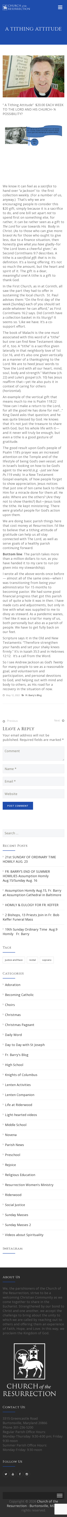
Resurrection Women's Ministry (29, 1185)
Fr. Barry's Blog (33, 695)
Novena (11, 1135)
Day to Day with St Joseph (25, 1045)
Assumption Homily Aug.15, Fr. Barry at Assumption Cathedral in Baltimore (32, 892)
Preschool (12, 1155)
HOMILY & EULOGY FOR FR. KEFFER (31, 905)
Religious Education (20, 1175)
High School (14, 1065)
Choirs (10, 1005)
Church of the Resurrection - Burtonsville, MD (32, 1503)
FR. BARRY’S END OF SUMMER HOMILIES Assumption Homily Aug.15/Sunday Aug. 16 (26, 876)
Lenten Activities (18, 1085)
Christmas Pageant (19, 1025)
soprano (46, 959)
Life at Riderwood (18, 1105)
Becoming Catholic (19, 995)
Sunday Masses (16, 1215)
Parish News (14, 1145)
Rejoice (10, 1165)
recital (32, 959)
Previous (12, 721)
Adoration (12, 985)
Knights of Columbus (21, 1075)
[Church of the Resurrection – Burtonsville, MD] (16, 7)
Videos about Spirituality (24, 1235)
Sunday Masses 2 (18, 1225)
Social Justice (15, 1205)
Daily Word (13, 1035)
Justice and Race (14, 959)
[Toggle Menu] (60, 1495)
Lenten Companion (19, 1095)
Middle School (15, 1125)
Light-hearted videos (21, 1115)
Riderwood (13, 1195)
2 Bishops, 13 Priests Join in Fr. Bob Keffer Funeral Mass (31, 917)
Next (57, 720)
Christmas (13, 1015)
